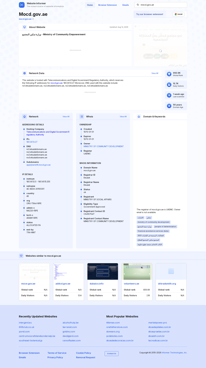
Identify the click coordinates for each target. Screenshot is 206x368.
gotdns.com (69, 331)
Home (90, 5)
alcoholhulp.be (70, 322)
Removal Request (85, 357)
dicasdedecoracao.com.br (120, 340)
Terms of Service (57, 353)
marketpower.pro (157, 322)
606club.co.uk (26, 327)
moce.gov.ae (28, 283)
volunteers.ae (131, 283)
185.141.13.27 (31, 142)
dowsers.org (113, 331)
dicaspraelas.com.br (159, 331)
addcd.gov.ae (62, 283)
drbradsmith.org (167, 283)
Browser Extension (107, 5)
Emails (125, 5)
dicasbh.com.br (156, 336)
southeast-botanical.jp (30, 340)
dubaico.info (97, 283)
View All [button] (154, 73)
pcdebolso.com (114, 336)
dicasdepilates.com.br (159, 327)
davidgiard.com (70, 336)
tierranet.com (70, 327)
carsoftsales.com (72, 340)
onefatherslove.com (117, 327)
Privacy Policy (55, 357)
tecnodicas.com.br (158, 340)
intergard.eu (25, 322)
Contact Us (111, 353)
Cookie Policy (83, 353)
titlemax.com (113, 322)
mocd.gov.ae (25, 19)
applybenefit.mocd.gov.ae (38, 165)
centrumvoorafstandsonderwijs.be (37, 336)
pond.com (24, 331)
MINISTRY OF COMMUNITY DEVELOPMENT (104, 146)
